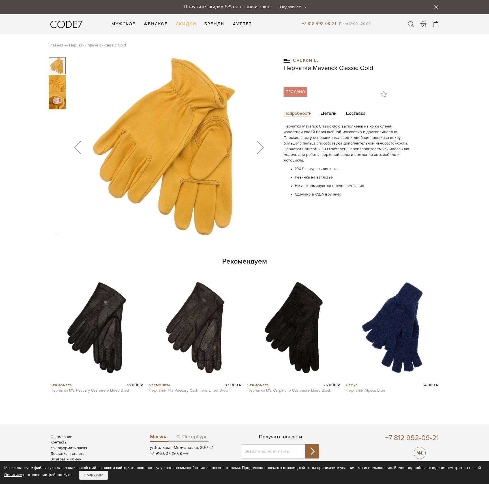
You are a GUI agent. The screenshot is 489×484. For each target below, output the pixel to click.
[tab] (298, 114)
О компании (61, 437)
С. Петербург (191, 437)
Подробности (298, 113)
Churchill (306, 60)
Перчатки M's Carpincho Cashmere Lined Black (289, 390)
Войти (423, 24)
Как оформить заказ (68, 448)
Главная (56, 45)
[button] (77, 147)
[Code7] (66, 24)
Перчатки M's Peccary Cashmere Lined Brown (190, 390)
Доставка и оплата (67, 454)
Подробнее (290, 7)
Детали (328, 113)
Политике (13, 475)
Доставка (356, 113)
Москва (159, 437)
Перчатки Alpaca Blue (365, 390)
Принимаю (93, 475)
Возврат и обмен (66, 459)
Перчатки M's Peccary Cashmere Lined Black (90, 390)
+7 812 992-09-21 (319, 24)
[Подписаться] (312, 451)
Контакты (58, 442)
